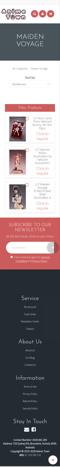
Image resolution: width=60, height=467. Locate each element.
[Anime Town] (13, 14)
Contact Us (30, 364)
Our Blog (30, 357)
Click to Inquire (42, 136)
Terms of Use (30, 386)
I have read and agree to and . (32, 259)
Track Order (30, 314)
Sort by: (30, 77)
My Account (30, 306)
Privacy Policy (39, 261)
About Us (30, 350)
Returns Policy (30, 401)
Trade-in (30, 328)
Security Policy (30, 408)
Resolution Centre (30, 321)
